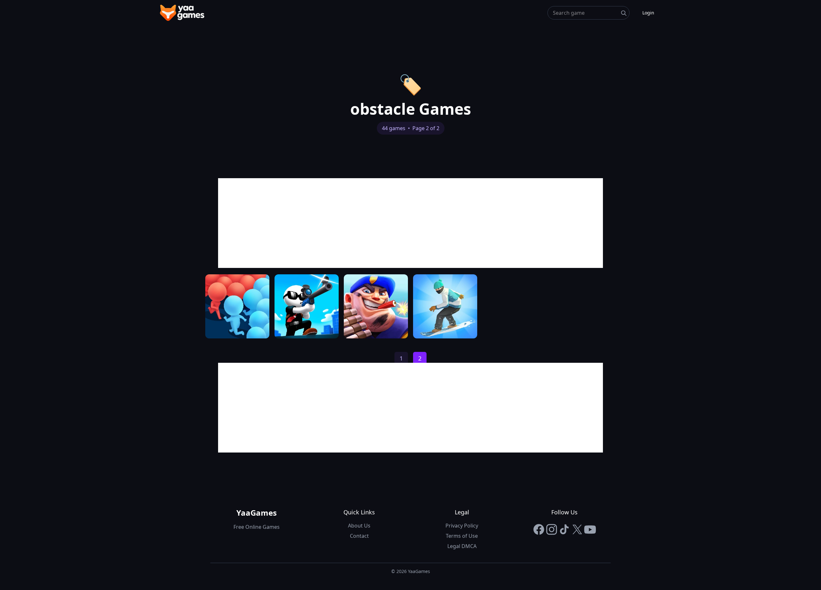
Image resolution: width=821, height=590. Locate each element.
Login (648, 13)
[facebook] (538, 529)
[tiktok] (564, 529)
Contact (359, 535)
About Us (359, 525)
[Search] (624, 13)
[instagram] (551, 529)
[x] (577, 529)
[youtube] (590, 529)
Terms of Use (462, 535)
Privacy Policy (461, 525)
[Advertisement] (410, 223)
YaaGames (256, 513)
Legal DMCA (462, 546)
